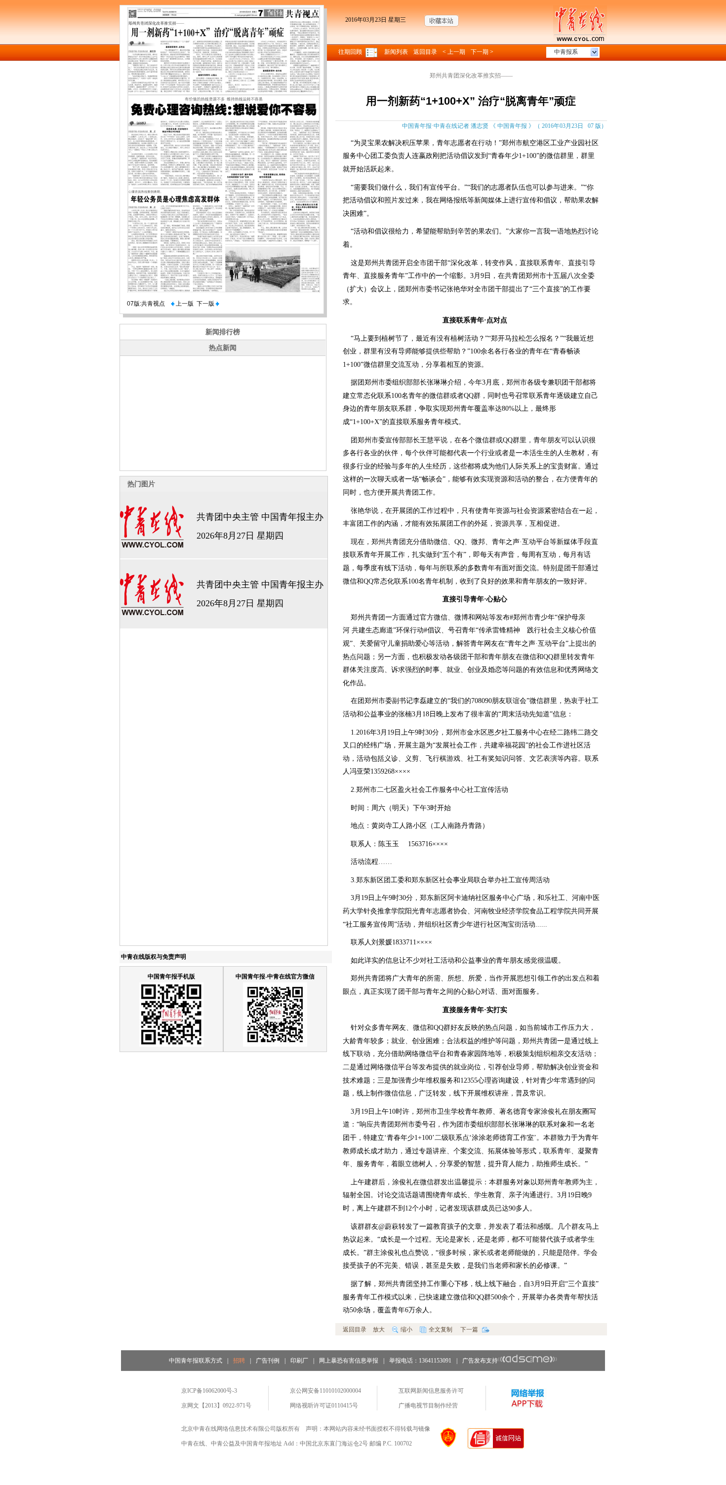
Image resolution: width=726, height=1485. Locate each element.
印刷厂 (299, 1360)
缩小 (406, 1329)
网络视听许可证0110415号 (324, 1405)
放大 (379, 1329)
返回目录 (425, 51)
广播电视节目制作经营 (428, 1405)
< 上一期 (454, 51)
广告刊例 (268, 1360)
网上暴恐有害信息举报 (348, 1360)
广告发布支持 (480, 1360)
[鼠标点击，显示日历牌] (372, 51)
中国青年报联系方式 (195, 1360)
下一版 (206, 303)
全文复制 (440, 1329)
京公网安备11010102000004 (325, 1390)
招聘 (239, 1360)
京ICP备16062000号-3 (209, 1390)
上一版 (184, 303)
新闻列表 (396, 51)
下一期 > (482, 51)
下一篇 (470, 1329)
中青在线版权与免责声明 (153, 956)
